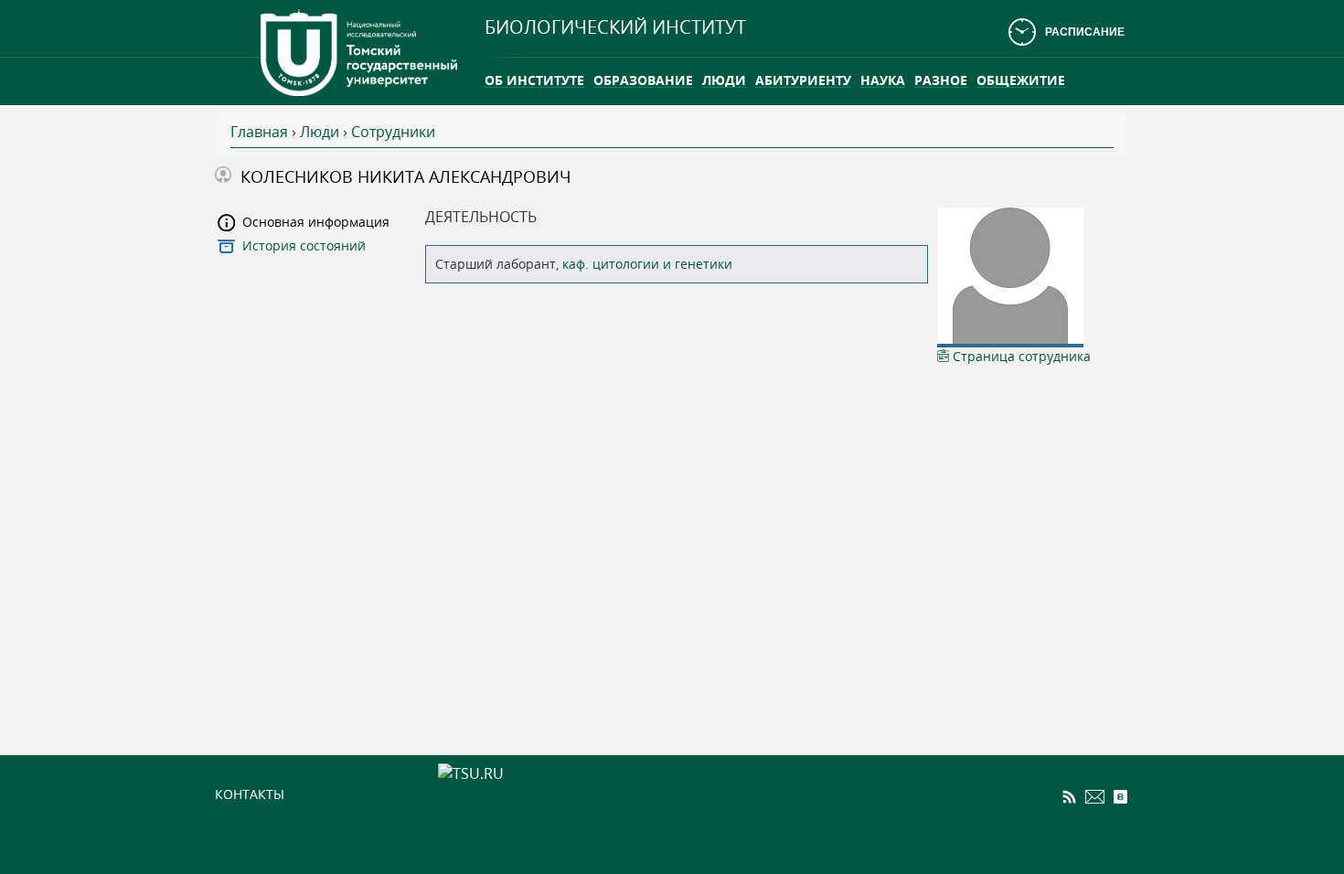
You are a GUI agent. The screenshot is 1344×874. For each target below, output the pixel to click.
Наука (882, 80)
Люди (724, 80)
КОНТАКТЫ (249, 794)
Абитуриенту (803, 80)
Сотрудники (393, 132)
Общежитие (1020, 80)
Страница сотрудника (1020, 356)
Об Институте (534, 80)
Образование (643, 80)
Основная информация (315, 221)
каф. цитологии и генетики (647, 263)
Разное (940, 80)
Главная (259, 132)
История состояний (304, 245)
